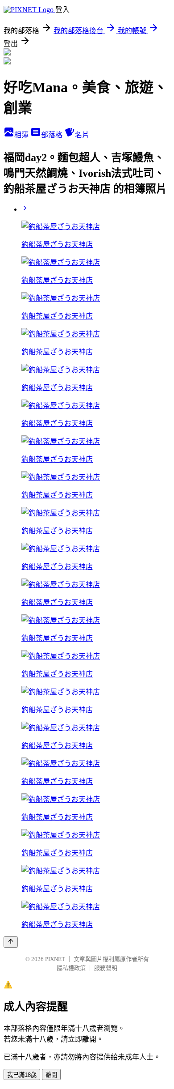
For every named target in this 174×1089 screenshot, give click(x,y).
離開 (51, 1075)
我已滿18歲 (22, 1075)
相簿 (22, 135)
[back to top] (11, 942)
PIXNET (55, 959)
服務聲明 (105, 968)
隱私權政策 (71, 968)
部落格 (52, 135)
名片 (82, 135)
